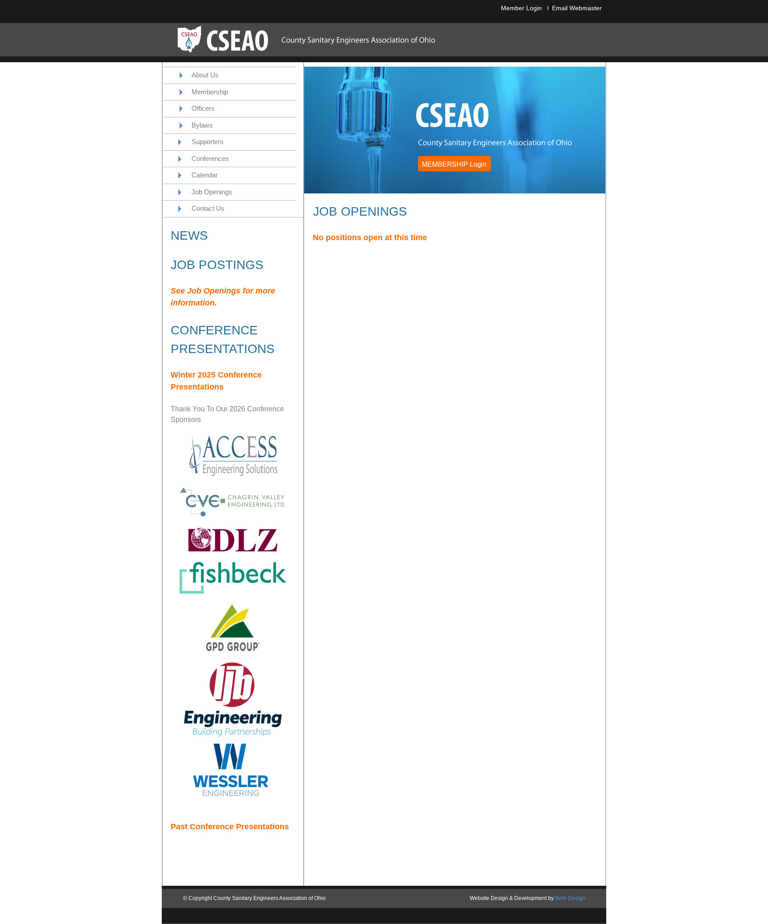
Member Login (521, 8)
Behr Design (570, 898)
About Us (205, 75)
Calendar (205, 175)
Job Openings (212, 192)
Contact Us (208, 208)
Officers (203, 108)
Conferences (210, 158)
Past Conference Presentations (230, 826)
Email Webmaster (577, 8)
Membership (210, 92)
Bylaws (202, 125)
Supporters (208, 141)
